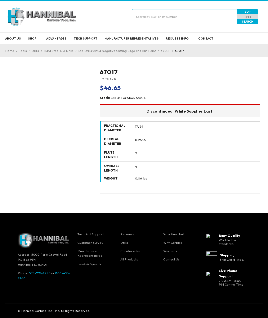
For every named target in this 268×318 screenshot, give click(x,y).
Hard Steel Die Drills (58, 51)
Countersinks (130, 251)
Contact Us (171, 259)
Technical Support (90, 234)
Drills (35, 51)
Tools (23, 51)
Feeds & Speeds (89, 264)
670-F (165, 51)
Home (9, 51)
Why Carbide (172, 243)
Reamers (127, 234)
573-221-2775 (40, 273)
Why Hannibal (173, 234)
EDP (248, 11)
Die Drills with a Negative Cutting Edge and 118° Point (117, 51)
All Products (129, 259)
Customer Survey (90, 243)
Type (247, 16)
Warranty (170, 251)
